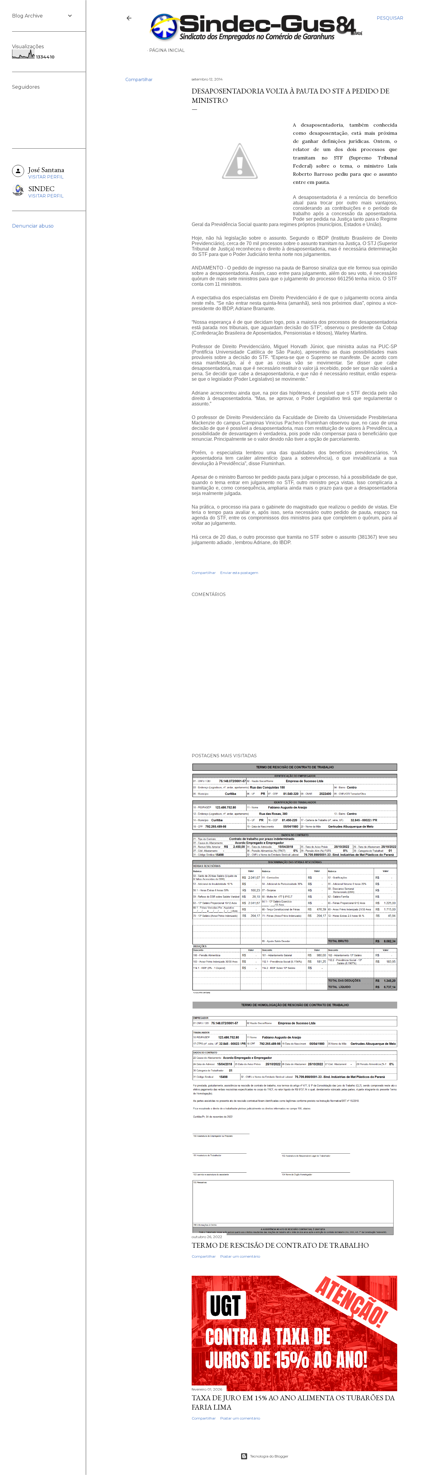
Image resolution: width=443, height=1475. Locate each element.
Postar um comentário (240, 1256)
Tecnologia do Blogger (269, 1456)
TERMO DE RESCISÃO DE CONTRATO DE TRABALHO (280, 1245)
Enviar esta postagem (239, 572)
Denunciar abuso (33, 226)
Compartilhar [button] (138, 79)
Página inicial (167, 50)
